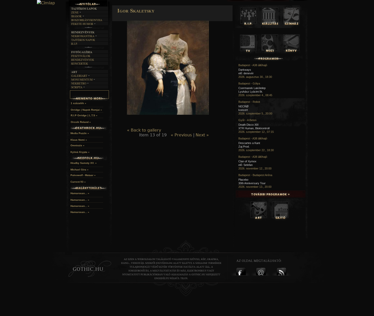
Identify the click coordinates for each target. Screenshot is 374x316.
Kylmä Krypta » (80, 152)
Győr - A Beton (247, 120)
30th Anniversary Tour (252, 183)
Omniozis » (77, 145)
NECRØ (243, 106)
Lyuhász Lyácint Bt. (250, 91)
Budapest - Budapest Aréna (255, 175)
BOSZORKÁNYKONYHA (86, 20)
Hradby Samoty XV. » (83, 163)
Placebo (243, 179)
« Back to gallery (144, 130)
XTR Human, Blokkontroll (253, 128)
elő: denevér (246, 73)
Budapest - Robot (249, 101)
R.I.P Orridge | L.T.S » (84, 115)
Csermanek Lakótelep (252, 88)
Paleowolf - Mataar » (83, 175)
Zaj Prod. (244, 146)
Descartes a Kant (249, 143)
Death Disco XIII (248, 124)
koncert (243, 109)
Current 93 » (78, 181)
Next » (202, 135)
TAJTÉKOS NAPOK (83, 40)
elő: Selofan (245, 164)
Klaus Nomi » (78, 139)
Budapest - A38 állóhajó (252, 65)
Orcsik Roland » (81, 122)
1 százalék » (78, 103)
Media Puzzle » (79, 133)
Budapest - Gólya (249, 83)
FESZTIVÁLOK (80, 56)
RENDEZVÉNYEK (82, 60)
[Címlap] (46, 3)
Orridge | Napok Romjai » (86, 109)
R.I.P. (74, 44)
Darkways (244, 69)
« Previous (181, 135)
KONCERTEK (79, 63)
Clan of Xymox (247, 161)
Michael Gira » (79, 169)
